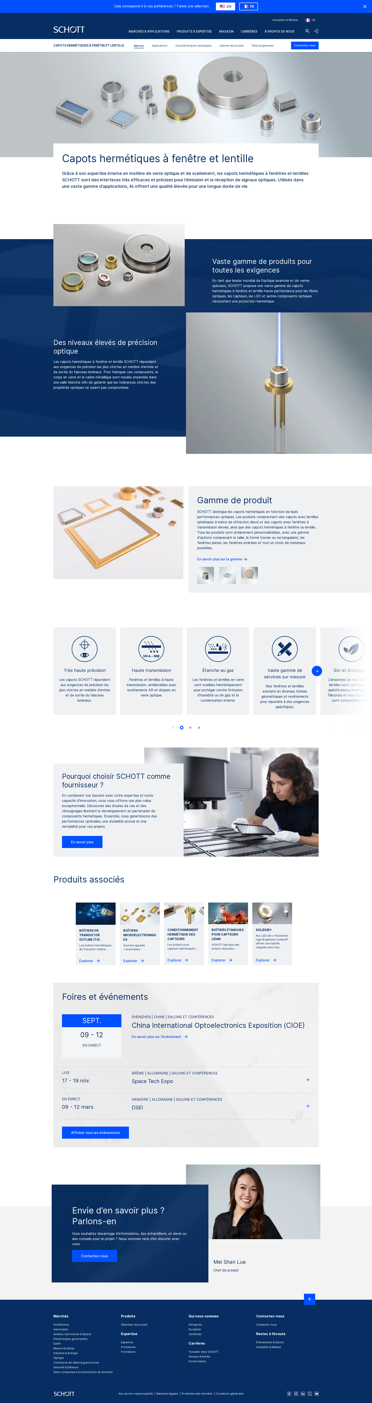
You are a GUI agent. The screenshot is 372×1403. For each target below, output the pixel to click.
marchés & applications (149, 31)
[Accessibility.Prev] (173, 727)
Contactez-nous (305, 45)
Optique (58, 1357)
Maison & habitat (63, 1348)
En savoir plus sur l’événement (157, 1037)
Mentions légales (167, 1393)
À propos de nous (279, 31)
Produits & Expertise (194, 31)
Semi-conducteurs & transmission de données (83, 1372)
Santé (57, 1343)
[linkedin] (303, 1394)
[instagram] (296, 1394)
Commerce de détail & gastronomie (76, 1362)
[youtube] (317, 1394)
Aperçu (139, 45)
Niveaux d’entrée (199, 1356)
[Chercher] (307, 31)
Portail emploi (197, 1361)
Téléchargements (262, 45)
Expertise (127, 1342)
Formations (128, 1351)
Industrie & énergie (65, 1353)
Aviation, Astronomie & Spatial (72, 1334)
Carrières (249, 31)
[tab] (181, 727)
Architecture (61, 1324)
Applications (159, 45)
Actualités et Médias (285, 20)
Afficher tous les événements (95, 1132)
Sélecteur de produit (134, 1324)
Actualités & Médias (268, 1347)
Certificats (195, 1334)
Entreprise (195, 1324)
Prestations (128, 1347)
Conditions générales (230, 1393)
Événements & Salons (270, 1342)
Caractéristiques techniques (193, 45)
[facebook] (289, 1394)
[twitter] (310, 1394)
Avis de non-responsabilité (135, 1393)
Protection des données (197, 1393)
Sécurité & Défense (65, 1367)
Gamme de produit (231, 45)
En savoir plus (82, 842)
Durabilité (195, 1329)
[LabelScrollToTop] (309, 1299)
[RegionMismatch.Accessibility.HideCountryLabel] (364, 6)
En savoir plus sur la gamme (220, 559)
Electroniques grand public (70, 1338)
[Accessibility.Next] (199, 727)
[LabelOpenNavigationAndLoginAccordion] (316, 31)
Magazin (226, 31)
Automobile (60, 1329)
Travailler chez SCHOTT (204, 1351)
